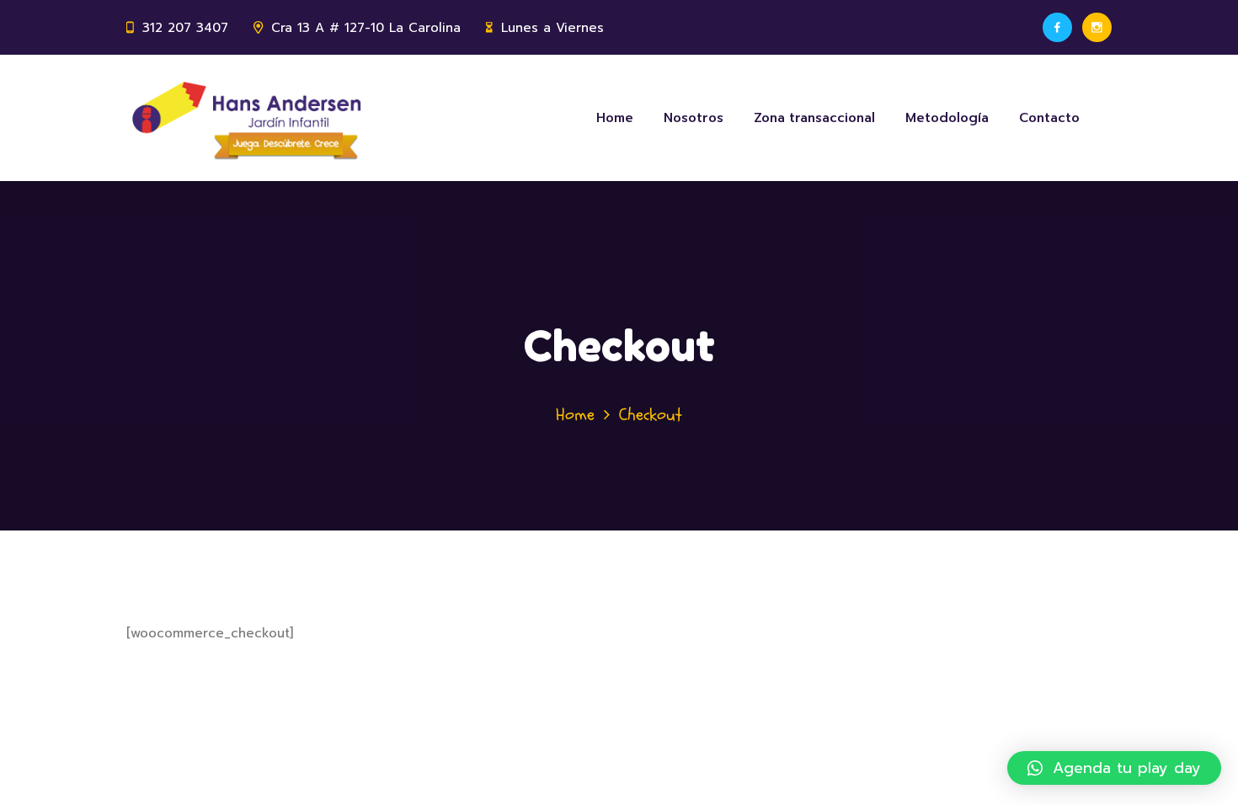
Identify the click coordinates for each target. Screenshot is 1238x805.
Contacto (1049, 118)
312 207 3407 (185, 28)
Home (614, 118)
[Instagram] (1097, 27)
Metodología (947, 118)
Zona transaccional (814, 118)
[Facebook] (1057, 27)
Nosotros (693, 118)
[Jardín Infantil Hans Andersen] (250, 118)
